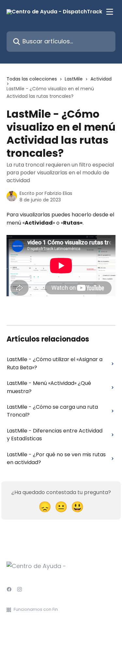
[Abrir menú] (109, 12)
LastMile (74, 79)
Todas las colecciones (32, 79)
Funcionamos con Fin (36, 609)
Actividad (101, 79)
